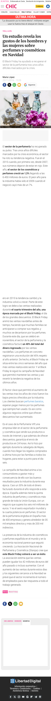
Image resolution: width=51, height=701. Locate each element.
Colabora (39, 6)
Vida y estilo (26, 12)
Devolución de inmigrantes (35, 1)
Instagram (19, 696)
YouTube (23, 696)
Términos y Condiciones (20, 688)
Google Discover (27, 696)
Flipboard (31, 696)
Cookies (36, 688)
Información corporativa (25, 686)
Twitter (14, 696)
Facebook (10, 696)
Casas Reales (14, 12)
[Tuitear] (9, 85)
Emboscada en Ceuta (17, 1)
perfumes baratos (33, 401)
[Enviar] (14, 85)
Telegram (36, 696)
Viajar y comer (39, 12)
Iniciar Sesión (48, 6)
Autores (34, 690)
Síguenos (31, 85)
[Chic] (11, 6)
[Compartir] (4, 85)
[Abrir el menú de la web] (3, 6)
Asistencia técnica (21, 690)
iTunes (40, 696)
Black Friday (13, 592)
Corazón (4, 12)
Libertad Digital (25, 681)
